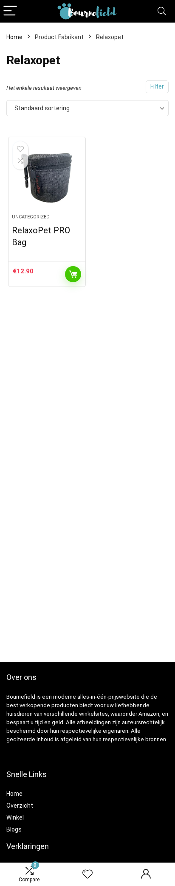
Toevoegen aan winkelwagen (73, 274)
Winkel (15, 817)
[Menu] (10, 11)
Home (14, 37)
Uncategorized (31, 217)
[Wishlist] (87, 874)
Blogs (14, 829)
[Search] (162, 11)
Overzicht (19, 805)
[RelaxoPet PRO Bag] (47, 178)
